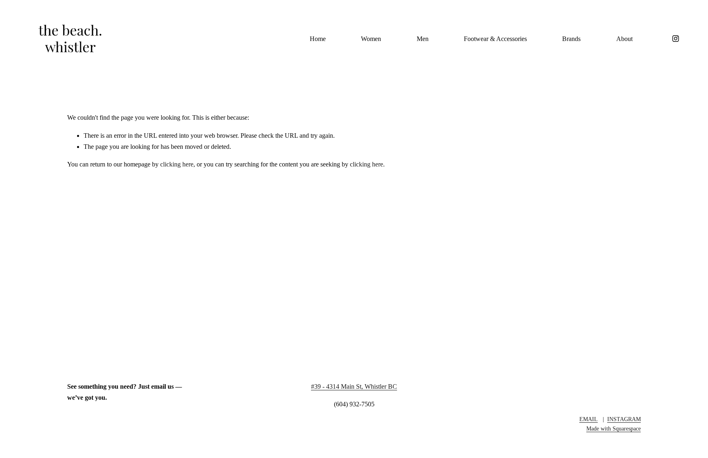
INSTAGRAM (624, 419)
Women (371, 38)
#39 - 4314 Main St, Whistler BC (354, 386)
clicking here (176, 164)
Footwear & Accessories (495, 38)
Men (423, 38)
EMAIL (588, 419)
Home (318, 38)
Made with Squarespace (613, 429)
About (624, 38)
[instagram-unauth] (676, 38)
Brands (571, 38)
